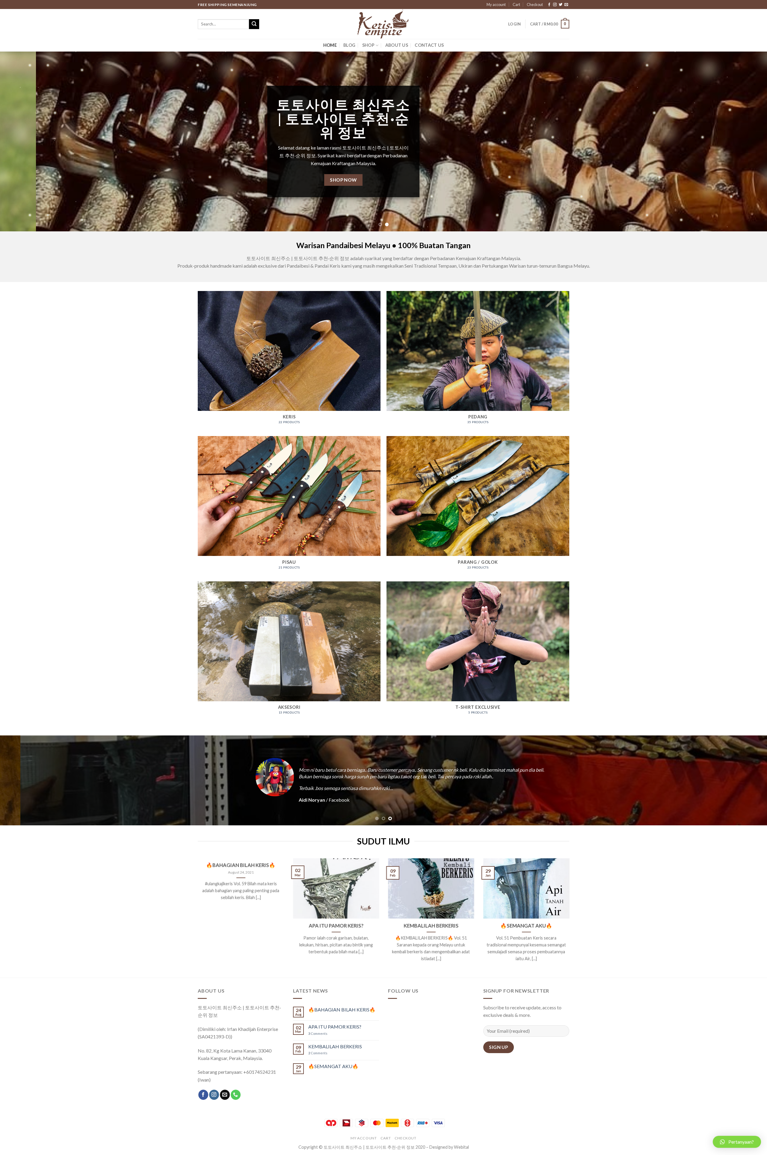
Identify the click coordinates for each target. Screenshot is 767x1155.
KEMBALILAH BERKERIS (431, 926)
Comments (317, 1033)
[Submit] (254, 24)
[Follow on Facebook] (549, 5)
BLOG (349, 45)
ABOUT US (396, 45)
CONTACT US (429, 45)
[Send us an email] (566, 5)
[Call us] (236, 1095)
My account (496, 4)
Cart (516, 4)
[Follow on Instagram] (555, 5)
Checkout (535, 4)
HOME (330, 45)
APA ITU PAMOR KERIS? (336, 926)
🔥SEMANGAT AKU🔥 (526, 926)
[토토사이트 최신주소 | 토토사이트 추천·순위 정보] (383, 24)
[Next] (744, 141)
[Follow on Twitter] (560, 5)
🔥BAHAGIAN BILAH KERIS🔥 (240, 865)
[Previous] (22, 141)
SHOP (368, 45)
